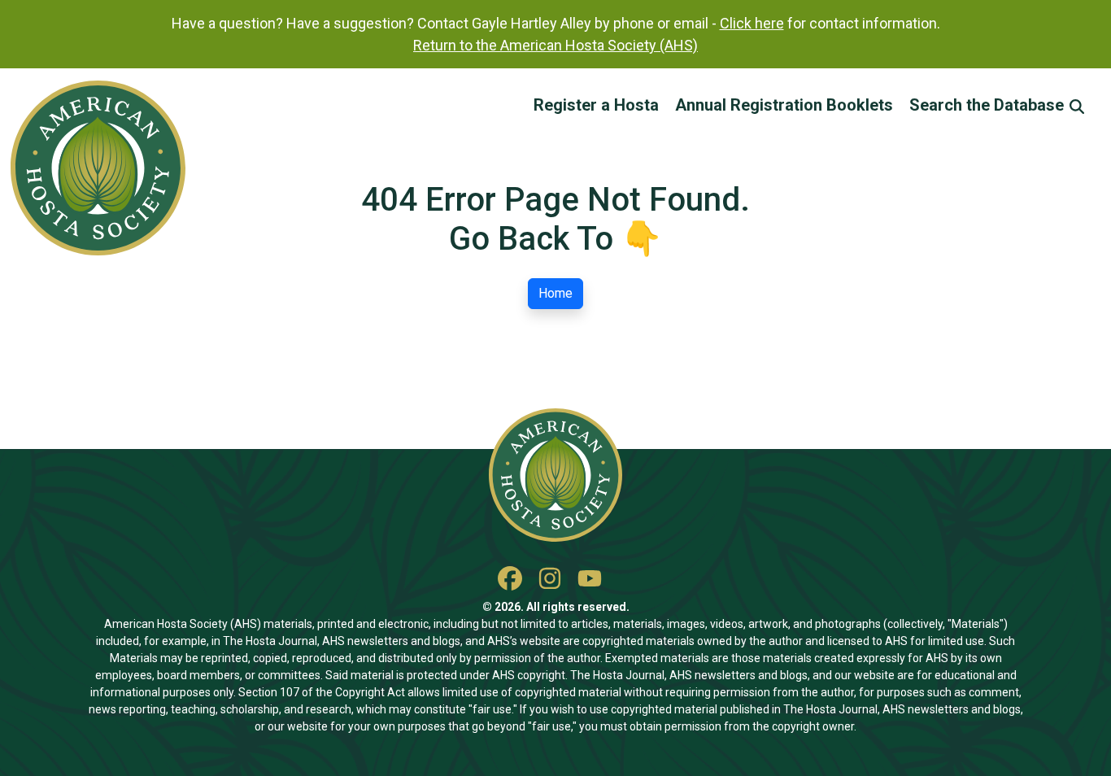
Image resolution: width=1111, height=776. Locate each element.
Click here (752, 23)
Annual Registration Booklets (784, 105)
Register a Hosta (596, 105)
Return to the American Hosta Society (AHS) (555, 45)
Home (555, 293)
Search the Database (988, 105)
